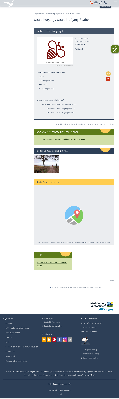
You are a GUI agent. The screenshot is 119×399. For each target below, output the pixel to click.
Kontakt (8, 337)
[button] (44, 339)
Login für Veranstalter (53, 326)
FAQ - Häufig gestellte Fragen (17, 328)
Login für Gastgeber (52, 322)
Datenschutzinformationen (102, 242)
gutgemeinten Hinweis (95, 371)
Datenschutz (10, 356)
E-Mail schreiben (90, 331)
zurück (111, 280)
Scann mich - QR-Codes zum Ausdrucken (21, 346)
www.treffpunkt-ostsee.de (92, 287)
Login (7, 342)
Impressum (10, 351)
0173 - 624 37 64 (90, 327)
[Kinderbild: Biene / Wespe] (55, 50)
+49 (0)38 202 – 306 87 (92, 323)
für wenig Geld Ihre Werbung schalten (70, 139)
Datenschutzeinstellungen (16, 361)
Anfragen (9, 323)
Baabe (82, 44)
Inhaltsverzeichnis (12, 332)
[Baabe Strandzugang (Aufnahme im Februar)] (46, 172)
